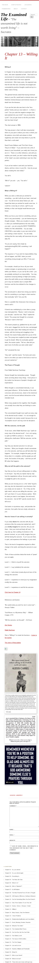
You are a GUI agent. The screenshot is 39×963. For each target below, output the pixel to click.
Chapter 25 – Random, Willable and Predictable (17, 948)
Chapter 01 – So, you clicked (12, 869)
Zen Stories (8, 625)
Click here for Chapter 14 (12, 592)
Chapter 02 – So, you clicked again (14, 873)
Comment (13, 805)
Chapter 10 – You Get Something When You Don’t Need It (20, 899)
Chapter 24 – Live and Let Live (13, 945)
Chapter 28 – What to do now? (13, 958)
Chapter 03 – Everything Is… (12, 876)
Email (12, 835)
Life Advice (28, 4)
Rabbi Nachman (10, 630)
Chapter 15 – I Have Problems (13, 915)
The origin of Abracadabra (13, 642)
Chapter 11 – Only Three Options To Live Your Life (18, 902)
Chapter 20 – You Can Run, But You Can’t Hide (17, 932)
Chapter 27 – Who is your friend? (13, 955)
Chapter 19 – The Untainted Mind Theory (15, 929)
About (16, 8)
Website (12, 840)
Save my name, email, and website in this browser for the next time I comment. (24, 847)
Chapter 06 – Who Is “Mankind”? (13, 886)
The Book (5, 4)
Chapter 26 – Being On (11, 952)
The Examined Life (14, 16)
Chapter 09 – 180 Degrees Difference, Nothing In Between (20, 896)
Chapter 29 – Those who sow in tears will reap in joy (18, 962)
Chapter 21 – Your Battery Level (13, 935)
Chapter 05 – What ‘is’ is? (11, 882)
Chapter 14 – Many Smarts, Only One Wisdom (17, 912)
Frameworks (6, 8)
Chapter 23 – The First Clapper (13, 942)
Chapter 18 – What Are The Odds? (14, 925)
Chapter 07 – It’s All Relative (12, 889)
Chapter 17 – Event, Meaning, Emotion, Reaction (17, 922)
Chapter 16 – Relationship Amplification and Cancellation (19, 919)
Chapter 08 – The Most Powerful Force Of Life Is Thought (20, 892)
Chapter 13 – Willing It (10, 909)
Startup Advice (16, 4)
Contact (24, 8)
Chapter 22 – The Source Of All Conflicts (15, 938)
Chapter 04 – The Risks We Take (14, 879)
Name (12, 829)
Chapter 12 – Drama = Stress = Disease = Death (18, 906)
